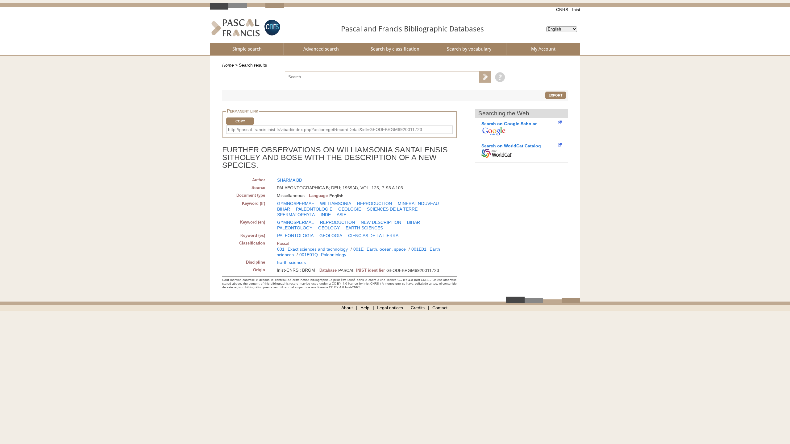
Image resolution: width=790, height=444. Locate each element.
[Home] (235, 27)
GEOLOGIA (330, 235)
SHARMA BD (289, 180)
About (347, 307)
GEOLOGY (329, 227)
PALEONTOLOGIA (295, 235)
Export (556, 95)
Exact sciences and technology (318, 249)
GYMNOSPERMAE (295, 203)
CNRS (562, 9)
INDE (326, 214)
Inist (576, 9)
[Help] (498, 76)
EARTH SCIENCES (364, 227)
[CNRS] (271, 27)
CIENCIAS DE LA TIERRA (373, 235)
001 (281, 249)
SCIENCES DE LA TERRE (392, 209)
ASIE (341, 214)
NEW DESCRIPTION (381, 222)
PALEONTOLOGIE (314, 209)
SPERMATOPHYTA (296, 214)
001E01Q (308, 254)
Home (228, 65)
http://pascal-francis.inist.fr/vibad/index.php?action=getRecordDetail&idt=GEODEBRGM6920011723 (325, 129)
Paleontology (333, 254)
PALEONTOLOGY (294, 227)
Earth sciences (291, 262)
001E (358, 249)
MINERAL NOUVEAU (418, 203)
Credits (418, 307)
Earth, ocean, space (386, 249)
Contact (439, 307)
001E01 (418, 249)
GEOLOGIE (349, 209)
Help (364, 307)
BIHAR (283, 209)
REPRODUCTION (374, 203)
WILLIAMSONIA (335, 203)
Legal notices (390, 307)
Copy (240, 121)
